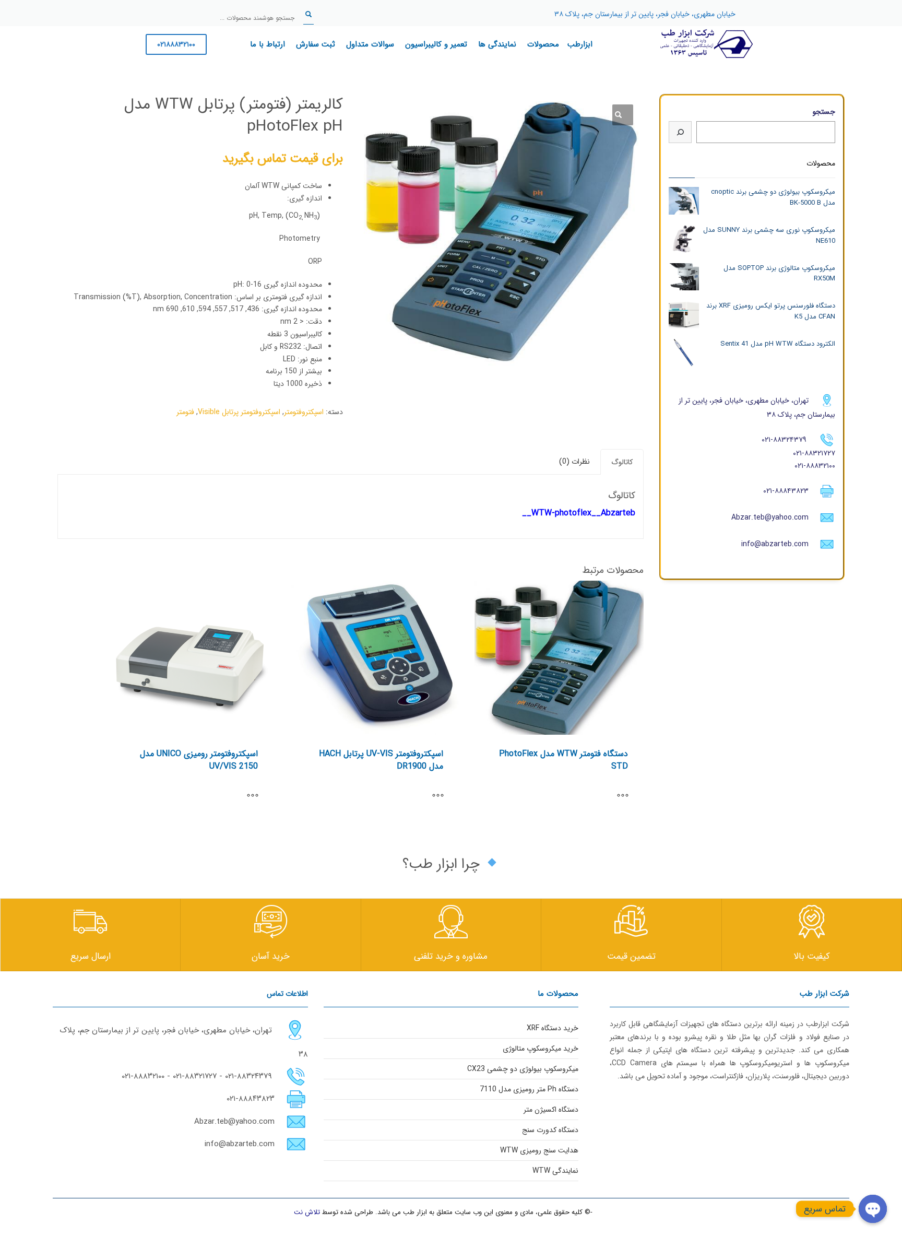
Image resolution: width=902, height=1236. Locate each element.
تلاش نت (307, 1212)
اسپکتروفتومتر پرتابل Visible (239, 412)
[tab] (622, 462)
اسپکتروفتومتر (304, 412)
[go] (308, 14)
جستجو (824, 111)
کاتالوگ (622, 462)
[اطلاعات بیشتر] (628, 796)
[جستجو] (680, 132)
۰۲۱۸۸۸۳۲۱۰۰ (176, 44)
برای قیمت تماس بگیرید (282, 159)
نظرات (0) (574, 461)
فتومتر (185, 412)
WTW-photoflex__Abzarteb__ (578, 513)
